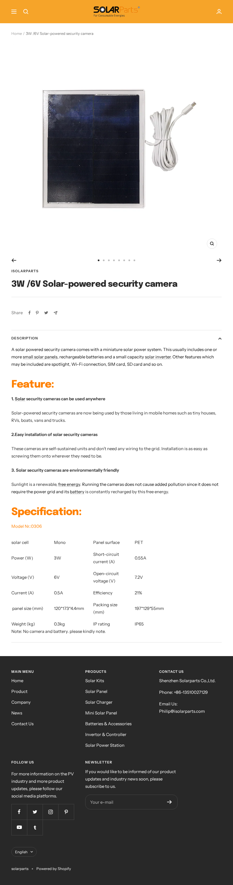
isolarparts (25, 271)
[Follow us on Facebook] (19, 812)
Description (24, 338)
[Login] (219, 11)
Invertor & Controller (105, 734)
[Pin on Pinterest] (37, 313)
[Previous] (13, 260)
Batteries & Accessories (108, 723)
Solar (20, 398)
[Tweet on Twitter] (46, 313)
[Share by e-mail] (55, 313)
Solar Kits (94, 680)
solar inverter (157, 356)
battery (77, 491)
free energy (69, 484)
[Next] (219, 260)
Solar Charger (99, 702)
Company (21, 702)
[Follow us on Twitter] (35, 812)
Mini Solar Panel (101, 713)
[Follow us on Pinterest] (66, 812)
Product (19, 691)
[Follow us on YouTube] (19, 827)
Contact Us (22, 723)
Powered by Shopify (53, 868)
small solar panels (40, 356)
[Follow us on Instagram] (50, 812)
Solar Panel (96, 691)
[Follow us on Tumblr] (35, 827)
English (21, 852)
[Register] (169, 802)
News (16, 713)
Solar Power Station (104, 745)
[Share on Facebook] (29, 313)
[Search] (25, 11)
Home (16, 33)
